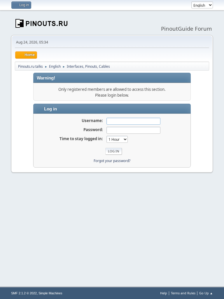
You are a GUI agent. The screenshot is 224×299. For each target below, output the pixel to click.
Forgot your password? (112, 160)
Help (163, 293)
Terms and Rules (183, 293)
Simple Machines (50, 293)
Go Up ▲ (206, 293)
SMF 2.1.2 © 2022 (24, 293)
